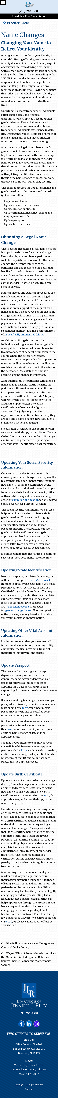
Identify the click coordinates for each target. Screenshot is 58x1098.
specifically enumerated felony (24, 334)
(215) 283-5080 (29, 11)
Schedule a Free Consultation (29, 16)
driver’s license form (42, 580)
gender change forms (18, 610)
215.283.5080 (29, 1013)
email (8, 921)
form (25, 707)
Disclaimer (29, 1089)
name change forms (18, 606)
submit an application (25, 499)
